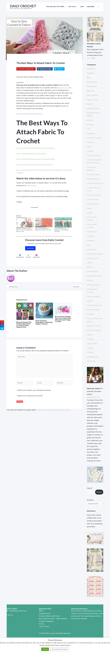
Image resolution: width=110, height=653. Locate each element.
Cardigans (91, 133)
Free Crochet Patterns (55, 6)
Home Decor (91, 249)
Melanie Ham (32, 185)
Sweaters (90, 339)
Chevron (90, 142)
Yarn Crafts (91, 361)
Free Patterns (92, 232)
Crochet (90, 151)
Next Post (77, 286)
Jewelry (90, 263)
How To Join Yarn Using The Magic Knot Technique (35, 148)
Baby (89, 78)
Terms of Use (44, 626)
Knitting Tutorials (93, 285)
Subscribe (90, 6)
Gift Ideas (90, 241)
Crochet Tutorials (93, 195)
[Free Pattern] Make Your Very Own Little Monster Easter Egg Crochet (63, 319)
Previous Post (13, 286)
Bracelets (90, 125)
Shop (82, 6)
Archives (90, 500)
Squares (90, 335)
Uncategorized (92, 357)
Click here (75, 619)
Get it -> (92, 58)
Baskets (90, 104)
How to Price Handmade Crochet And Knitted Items (35, 159)
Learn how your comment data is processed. (54, 410)
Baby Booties (92, 86)
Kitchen (89, 267)
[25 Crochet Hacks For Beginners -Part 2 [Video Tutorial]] (63, 223)
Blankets (90, 120)
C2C (88, 129)
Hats (88, 245)
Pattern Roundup (93, 296)
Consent (45, 649)
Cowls (89, 147)
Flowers (90, 213)
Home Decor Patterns (95, 254)
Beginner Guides (93, 108)
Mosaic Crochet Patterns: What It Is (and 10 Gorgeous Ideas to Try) (24, 230)
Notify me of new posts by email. (30, 396)
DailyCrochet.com (93, 397)
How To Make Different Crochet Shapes (31, 154)
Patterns (90, 301)
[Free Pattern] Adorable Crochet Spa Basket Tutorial (44, 322)
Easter (89, 208)
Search (89, 488)
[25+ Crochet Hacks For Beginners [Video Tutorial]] (44, 223)
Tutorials (90, 352)
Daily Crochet (23, 6)
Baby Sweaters (92, 95)
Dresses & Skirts (93, 204)
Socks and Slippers (94, 330)
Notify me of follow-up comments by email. (34, 390)
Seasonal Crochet (93, 326)
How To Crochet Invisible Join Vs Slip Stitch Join (34, 165)
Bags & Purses (92, 100)
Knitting (90, 280)
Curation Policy (44, 613)
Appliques (90, 73)
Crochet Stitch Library (95, 183)
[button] (98, 6)
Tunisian (90, 348)
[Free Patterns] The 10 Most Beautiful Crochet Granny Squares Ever (23, 324)
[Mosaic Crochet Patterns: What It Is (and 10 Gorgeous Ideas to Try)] (25, 223)
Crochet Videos (93, 199)
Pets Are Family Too (94, 305)
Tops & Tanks (92, 343)
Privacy (41, 624)
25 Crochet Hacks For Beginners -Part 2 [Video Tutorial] (61, 230)
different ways (63, 88)
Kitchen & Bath (92, 271)
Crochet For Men (93, 174)
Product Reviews (93, 310)
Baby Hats (91, 91)
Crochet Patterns (93, 179)
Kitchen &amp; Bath (94, 276)
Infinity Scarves (92, 258)
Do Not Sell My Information (60, 649)
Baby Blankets (92, 82)
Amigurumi (91, 69)
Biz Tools (72, 6)
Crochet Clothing (93, 155)
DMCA (41, 611)
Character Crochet (94, 138)
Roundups (90, 314)
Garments (91, 236)
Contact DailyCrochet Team (49, 616)
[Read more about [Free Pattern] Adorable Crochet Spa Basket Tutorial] (44, 310)
